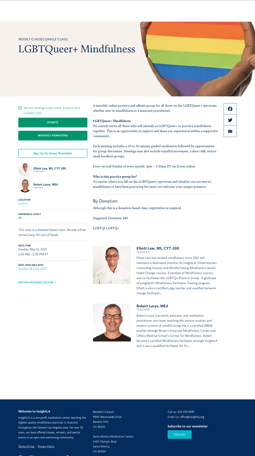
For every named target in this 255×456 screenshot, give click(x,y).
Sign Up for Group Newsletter (52, 153)
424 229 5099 (185, 412)
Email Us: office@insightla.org (186, 417)
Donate (52, 122)
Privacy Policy (46, 446)
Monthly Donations (53, 135)
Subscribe (179, 434)
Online (22, 203)
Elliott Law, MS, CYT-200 (49, 170)
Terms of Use (26, 446)
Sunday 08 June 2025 (32, 269)
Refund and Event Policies (35, 282)
